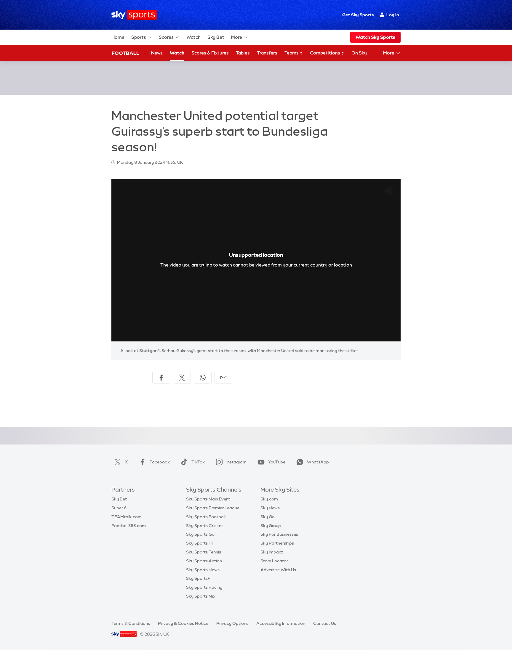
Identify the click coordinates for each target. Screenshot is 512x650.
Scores (166, 37)
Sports (138, 37)
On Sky (359, 53)
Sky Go (267, 517)
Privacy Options (232, 623)
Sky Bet (215, 37)
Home (117, 37)
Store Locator (274, 561)
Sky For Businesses (279, 534)
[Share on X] (182, 377)
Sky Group (270, 526)
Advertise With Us (278, 570)
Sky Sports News (203, 570)
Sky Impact (271, 552)
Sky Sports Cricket (204, 526)
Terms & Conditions (130, 623)
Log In (392, 15)
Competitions (325, 53)
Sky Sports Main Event (208, 499)
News (157, 53)
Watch (193, 37)
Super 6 (119, 508)
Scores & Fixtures (210, 53)
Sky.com (269, 499)
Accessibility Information (280, 623)
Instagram (236, 462)
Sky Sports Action (204, 561)
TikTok (198, 462)
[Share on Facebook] (161, 377)
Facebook (160, 462)
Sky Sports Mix (200, 596)
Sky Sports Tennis (203, 552)
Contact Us (324, 623)
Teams (292, 53)
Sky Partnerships (277, 543)
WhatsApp (318, 462)
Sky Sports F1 (199, 543)
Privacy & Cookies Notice (183, 623)
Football (125, 53)
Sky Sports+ (198, 578)
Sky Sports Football (205, 517)
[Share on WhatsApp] (203, 377)
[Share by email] (223, 377)
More (236, 37)
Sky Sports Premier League (212, 508)
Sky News (270, 508)
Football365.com (128, 526)
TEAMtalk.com (126, 517)
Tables (243, 53)
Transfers (267, 53)
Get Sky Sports (358, 15)
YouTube (276, 462)
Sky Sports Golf (201, 534)
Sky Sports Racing (204, 587)
